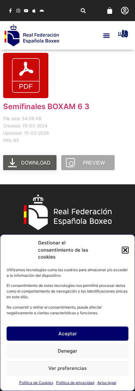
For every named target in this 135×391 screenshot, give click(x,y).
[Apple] (34, 10)
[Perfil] (125, 10)
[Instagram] (18, 10)
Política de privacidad (75, 382)
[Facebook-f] (10, 10)
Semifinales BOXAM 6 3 (46, 106)
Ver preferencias (67, 368)
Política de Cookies (36, 382)
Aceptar (67, 334)
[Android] (42, 10)
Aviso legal (106, 382)
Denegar (67, 351)
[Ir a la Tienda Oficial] (123, 34)
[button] (125, 250)
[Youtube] (26, 10)
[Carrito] (110, 10)
